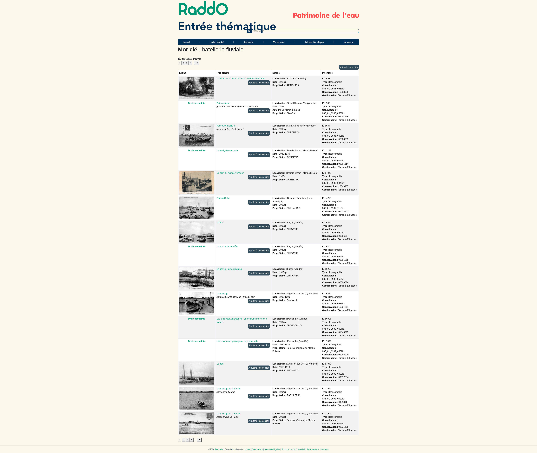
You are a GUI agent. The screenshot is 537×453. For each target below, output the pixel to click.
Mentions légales (272, 449)
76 (196, 62)
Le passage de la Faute (228, 388)
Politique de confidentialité (293, 449)
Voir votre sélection (349, 67)
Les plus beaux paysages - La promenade (237, 341)
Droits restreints (196, 103)
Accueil (186, 42)
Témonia (219, 449)
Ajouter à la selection (259, 82)
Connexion (349, 42)
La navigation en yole (227, 150)
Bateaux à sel (223, 103)
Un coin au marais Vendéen (230, 173)
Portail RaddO (217, 42)
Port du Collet (223, 198)
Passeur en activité (225, 126)
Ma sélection (279, 42)
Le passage (222, 293)
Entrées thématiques (314, 42)
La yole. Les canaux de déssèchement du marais (240, 78)
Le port (219, 222)
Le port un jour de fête (227, 246)
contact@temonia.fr (254, 449)
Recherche (248, 42)
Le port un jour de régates (229, 269)
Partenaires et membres (318, 449)
